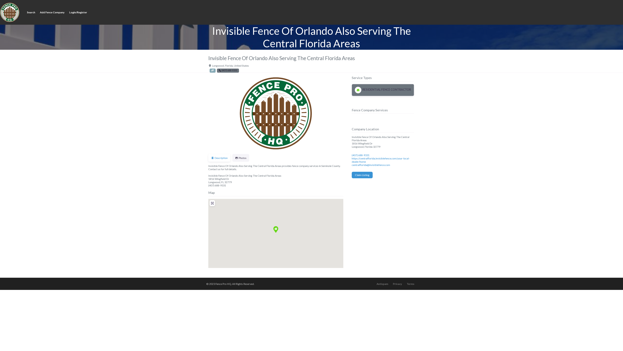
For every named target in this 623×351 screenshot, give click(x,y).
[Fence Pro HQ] (9, 12)
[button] (218, 113)
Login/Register (78, 12)
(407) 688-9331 (360, 155)
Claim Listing (362, 174)
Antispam (382, 283)
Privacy (397, 283)
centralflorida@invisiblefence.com (371, 164)
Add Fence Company (52, 12)
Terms (410, 283)
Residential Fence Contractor (386, 89)
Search (31, 12)
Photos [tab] (242, 157)
